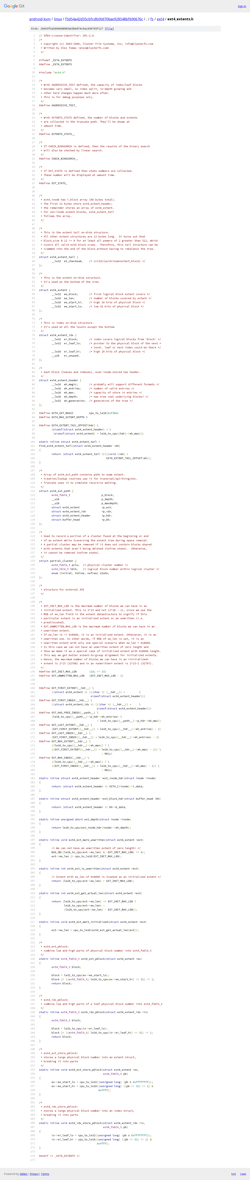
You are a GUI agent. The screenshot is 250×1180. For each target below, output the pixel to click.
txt (233, 1174)
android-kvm (40, 19)
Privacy (34, 1174)
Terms (45, 1174)
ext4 (160, 19)
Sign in (242, 6)
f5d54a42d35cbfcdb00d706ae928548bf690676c (104, 19)
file (109, 28)
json (243, 1174)
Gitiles (23, 1174)
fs (152, 19)
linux (58, 19)
